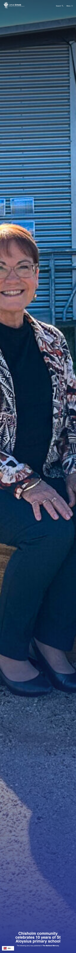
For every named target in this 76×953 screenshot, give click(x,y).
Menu (68, 6)
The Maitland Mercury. (51, 945)
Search (58, 6)
